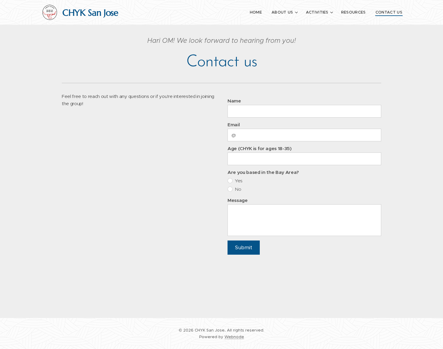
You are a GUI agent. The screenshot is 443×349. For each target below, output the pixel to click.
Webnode (234, 336)
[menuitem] (257, 12)
